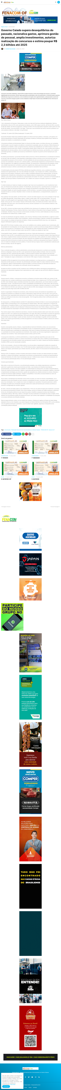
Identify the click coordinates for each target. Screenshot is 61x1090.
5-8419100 (35, 479)
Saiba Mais (12, 1084)
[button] (1, 2)
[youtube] (32, 1077)
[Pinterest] (26, 434)
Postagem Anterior (6, 506)
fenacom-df (51, 429)
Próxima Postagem (55, 506)
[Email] (29, 434)
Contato (35, 1087)
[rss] (39, 1077)
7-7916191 (4, 458)
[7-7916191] (15, 447)
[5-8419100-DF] (15, 468)
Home (25, 1087)
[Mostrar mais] (33, 434)
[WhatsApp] (23, 434)
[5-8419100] (46, 468)
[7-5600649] (46, 447)
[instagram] (35, 1077)
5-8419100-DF (6, 479)
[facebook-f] (25, 1077)
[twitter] (28, 1077)
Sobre (30, 1087)
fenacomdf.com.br (35, 1084)
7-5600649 (36, 458)
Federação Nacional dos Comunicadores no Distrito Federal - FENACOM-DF (29, 429)
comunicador (11, 26)
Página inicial (4, 26)
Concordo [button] (6, 1086)
